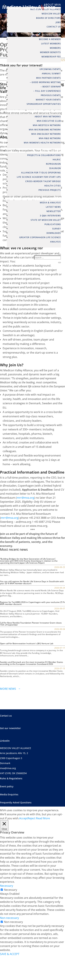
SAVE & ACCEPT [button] (9, 954)
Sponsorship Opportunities (44, 104)
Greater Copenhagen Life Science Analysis (40, 239)
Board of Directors (48, 18)
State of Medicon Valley (46, 220)
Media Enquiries (9, 794)
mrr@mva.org (25, 498)
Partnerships (50, 150)
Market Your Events (48, 99)
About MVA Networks (48, 116)
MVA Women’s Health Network (42, 142)
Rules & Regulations (11, 778)
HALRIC (57, 159)
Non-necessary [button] (9, 918)
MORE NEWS (10, 689)
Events (55, 64)
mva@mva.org (8, 768)
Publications (52, 224)
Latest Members (51, 43)
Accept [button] (23, 818)
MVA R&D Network (50, 138)
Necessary (10, 890)
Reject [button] (31, 818)
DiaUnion (55, 168)
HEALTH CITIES (52, 185)
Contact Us (54, 26)
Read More (43, 818)
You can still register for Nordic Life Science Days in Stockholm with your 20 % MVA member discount (32, 582)
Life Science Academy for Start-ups (39, 177)
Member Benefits (50, 52)
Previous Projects (49, 190)
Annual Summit (51, 73)
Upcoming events (50, 69)
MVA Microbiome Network (45, 129)
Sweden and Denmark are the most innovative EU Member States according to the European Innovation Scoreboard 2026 (31, 663)
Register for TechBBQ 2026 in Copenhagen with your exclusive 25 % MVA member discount (32, 603)
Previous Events (51, 95)
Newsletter (53, 211)
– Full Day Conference (47, 91)
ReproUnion (53, 163)
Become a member (50, 39)
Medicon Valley (51, 13)
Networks (53, 112)
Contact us (6, 715)
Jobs (58, 22)
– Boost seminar (51, 86)
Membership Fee (51, 56)
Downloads (53, 233)
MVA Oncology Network (46, 134)
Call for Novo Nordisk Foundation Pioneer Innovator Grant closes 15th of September (31, 623)
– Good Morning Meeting (45, 82)
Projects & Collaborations (44, 155)
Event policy (6, 786)
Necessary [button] (6, 886)
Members (55, 48)
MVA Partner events (48, 77)
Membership (51, 34)
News (57, 198)
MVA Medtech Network (47, 125)
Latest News (53, 206)
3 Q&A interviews (50, 215)
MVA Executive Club (49, 120)
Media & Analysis (50, 202)
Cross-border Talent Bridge (43, 181)
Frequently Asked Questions (16, 802)
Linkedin (5, 740)
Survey (56, 228)
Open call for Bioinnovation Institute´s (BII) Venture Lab (26, 643)
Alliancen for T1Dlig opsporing (41, 172)
